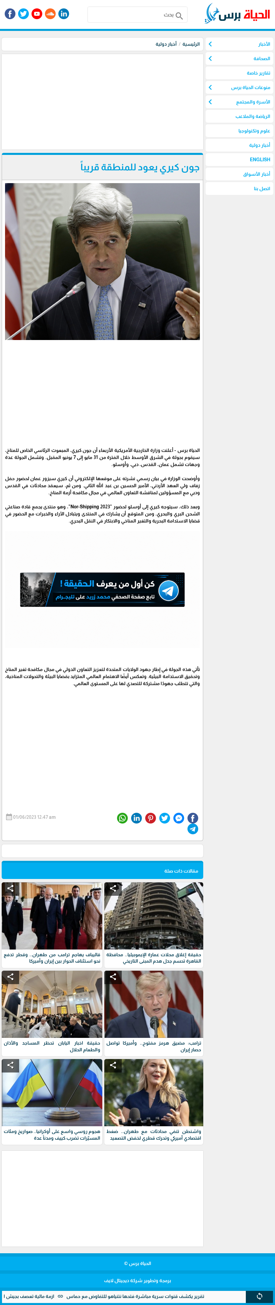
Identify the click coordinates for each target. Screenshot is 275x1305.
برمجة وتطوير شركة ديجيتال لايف (137, 1280)
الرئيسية (191, 44)
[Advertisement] (101, 101)
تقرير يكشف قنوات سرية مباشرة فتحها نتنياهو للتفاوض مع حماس (166, 1296)
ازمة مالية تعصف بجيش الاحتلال (52, 1296)
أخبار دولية (166, 44)
